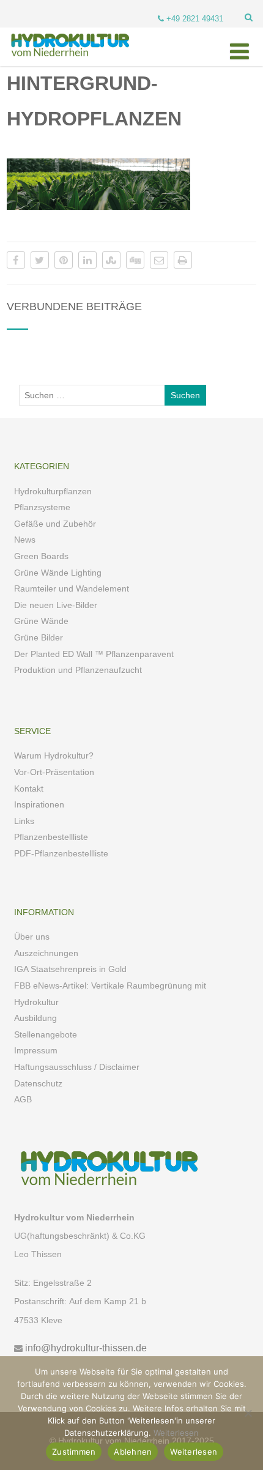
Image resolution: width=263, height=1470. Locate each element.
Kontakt (28, 788)
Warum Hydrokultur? (54, 755)
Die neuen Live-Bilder (55, 605)
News (24, 539)
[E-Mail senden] (159, 260)
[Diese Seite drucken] (183, 260)
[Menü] (239, 52)
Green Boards (41, 556)
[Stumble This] (111, 260)
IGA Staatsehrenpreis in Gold (70, 969)
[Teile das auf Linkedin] (87, 260)
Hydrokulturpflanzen (53, 491)
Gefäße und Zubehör (55, 524)
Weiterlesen (176, 1433)
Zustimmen (73, 1452)
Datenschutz (38, 1083)
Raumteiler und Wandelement (71, 588)
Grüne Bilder (38, 637)
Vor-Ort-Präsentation (54, 772)
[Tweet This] (40, 260)
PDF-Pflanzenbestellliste (61, 853)
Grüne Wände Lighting (58, 572)
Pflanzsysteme (42, 507)
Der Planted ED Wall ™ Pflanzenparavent (94, 654)
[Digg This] (135, 260)
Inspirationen (39, 804)
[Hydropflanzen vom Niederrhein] (68, 61)
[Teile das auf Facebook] (16, 260)
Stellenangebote (45, 1034)
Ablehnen (133, 1452)
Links (24, 821)
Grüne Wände (41, 621)
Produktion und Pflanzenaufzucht (78, 670)
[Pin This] (63, 260)
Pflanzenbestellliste (51, 837)
